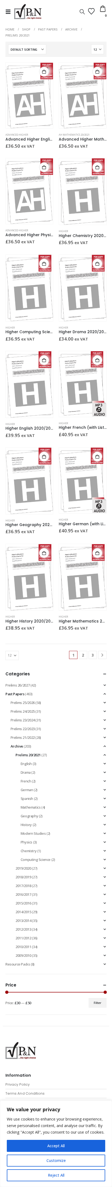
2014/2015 (23, 911)
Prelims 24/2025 (23, 711)
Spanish (27, 798)
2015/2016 (23, 903)
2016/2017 (23, 894)
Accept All (56, 1145)
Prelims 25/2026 (23, 702)
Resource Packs (17, 964)
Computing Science (36, 859)
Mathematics (31, 807)
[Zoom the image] (20, 1045)
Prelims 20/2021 (28, 754)
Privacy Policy (17, 1084)
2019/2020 (23, 868)
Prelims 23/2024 (23, 720)
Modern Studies (33, 833)
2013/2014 (23, 920)
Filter (97, 1003)
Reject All (56, 1175)
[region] (56, 1143)
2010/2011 (23, 946)
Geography (29, 815)
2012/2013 (23, 929)
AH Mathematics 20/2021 (74, 134)
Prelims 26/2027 (17, 685)
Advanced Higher (16, 134)
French (26, 781)
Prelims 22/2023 (23, 728)
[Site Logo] (28, 11)
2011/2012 (23, 938)
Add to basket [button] (44, 72)
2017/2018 (23, 885)
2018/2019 (23, 877)
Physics (26, 842)
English (26, 763)
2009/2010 (23, 955)
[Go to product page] (29, 95)
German (27, 789)
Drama (26, 772)
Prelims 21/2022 (23, 737)
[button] (9, 11)
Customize (56, 1160)
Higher (63, 231)
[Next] (102, 655)
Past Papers (14, 693)
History (26, 824)
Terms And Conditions (25, 1093)
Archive (17, 746)
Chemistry (29, 850)
